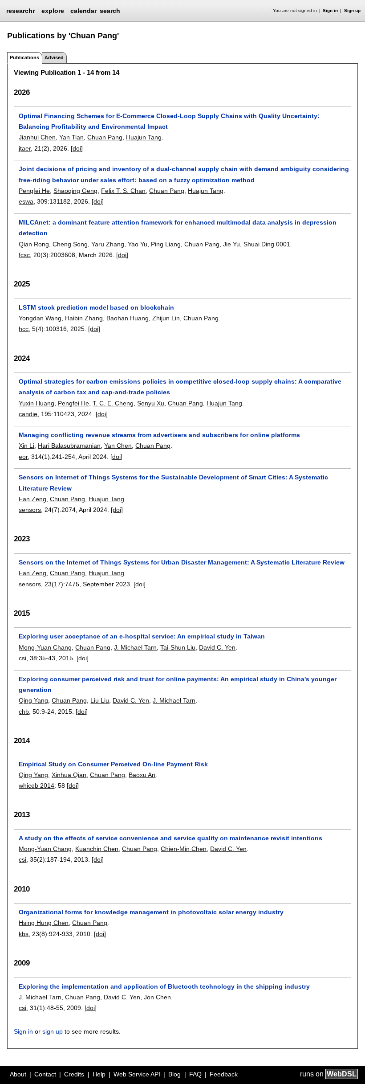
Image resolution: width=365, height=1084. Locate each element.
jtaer (25, 148)
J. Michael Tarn (135, 647)
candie (28, 413)
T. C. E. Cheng (113, 403)
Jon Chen (157, 997)
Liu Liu (99, 700)
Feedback (224, 1074)
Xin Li (26, 445)
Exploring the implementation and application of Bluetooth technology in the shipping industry (164, 986)
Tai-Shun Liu (177, 647)
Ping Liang (166, 244)
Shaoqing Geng (75, 190)
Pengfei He (34, 190)
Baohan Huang (127, 318)
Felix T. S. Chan (123, 190)
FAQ (195, 1074)
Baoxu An (142, 774)
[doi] (77, 148)
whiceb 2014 (36, 785)
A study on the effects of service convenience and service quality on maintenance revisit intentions (170, 838)
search (110, 10)
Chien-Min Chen (184, 848)
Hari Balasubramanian (69, 445)
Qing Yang (33, 700)
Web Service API (137, 1074)
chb (24, 711)
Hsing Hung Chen (44, 922)
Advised (54, 57)
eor (23, 456)
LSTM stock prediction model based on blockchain (96, 307)
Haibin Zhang (84, 318)
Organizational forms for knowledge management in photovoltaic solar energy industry (151, 912)
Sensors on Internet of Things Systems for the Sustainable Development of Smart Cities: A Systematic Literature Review (173, 482)
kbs (23, 933)
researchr (20, 10)
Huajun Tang (144, 137)
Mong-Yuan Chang (45, 647)
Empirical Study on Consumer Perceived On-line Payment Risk (113, 764)
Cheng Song (70, 244)
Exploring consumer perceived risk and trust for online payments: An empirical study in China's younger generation (178, 684)
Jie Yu (231, 244)
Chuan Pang (104, 137)
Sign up (352, 10)
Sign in (330, 10)
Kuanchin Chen (96, 848)
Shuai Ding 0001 (266, 244)
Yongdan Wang (40, 318)
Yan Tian (71, 137)
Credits (74, 1074)
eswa (26, 201)
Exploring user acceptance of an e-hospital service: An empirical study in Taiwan (142, 636)
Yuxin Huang (36, 403)
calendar (83, 10)
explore (52, 10)
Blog (174, 1074)
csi (22, 658)
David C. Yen (217, 647)
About (18, 1074)
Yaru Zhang (107, 244)
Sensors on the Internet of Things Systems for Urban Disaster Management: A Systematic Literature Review (182, 562)
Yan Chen (118, 445)
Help (99, 1074)
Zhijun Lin (166, 318)
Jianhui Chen (37, 137)
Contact (45, 1074)
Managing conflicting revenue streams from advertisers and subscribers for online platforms (159, 434)
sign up (52, 1031)
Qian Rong (34, 244)
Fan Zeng (32, 499)
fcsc (24, 254)
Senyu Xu (150, 403)
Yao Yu (137, 244)
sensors (30, 509)
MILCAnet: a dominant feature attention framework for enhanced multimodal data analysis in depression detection (178, 228)
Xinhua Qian (69, 774)
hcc (23, 328)
